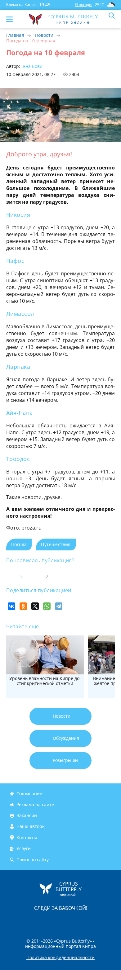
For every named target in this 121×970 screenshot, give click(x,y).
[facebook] (25, 921)
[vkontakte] (82, 921)
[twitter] (54, 921)
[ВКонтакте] (11, 606)
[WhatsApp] (47, 606)
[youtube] (96, 921)
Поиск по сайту (32, 860)
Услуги (23, 848)
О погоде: (83, 4)
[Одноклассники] (23, 606)
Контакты (26, 837)
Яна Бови (32, 66)
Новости (44, 35)
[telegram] (68, 921)
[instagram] (40, 921)
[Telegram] (58, 606)
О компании (29, 793)
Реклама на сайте (35, 804)
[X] (35, 606)
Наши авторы (31, 827)
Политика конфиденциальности (60, 957)
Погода (19, 544)
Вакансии (26, 815)
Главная (15, 35)
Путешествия (55, 544)
